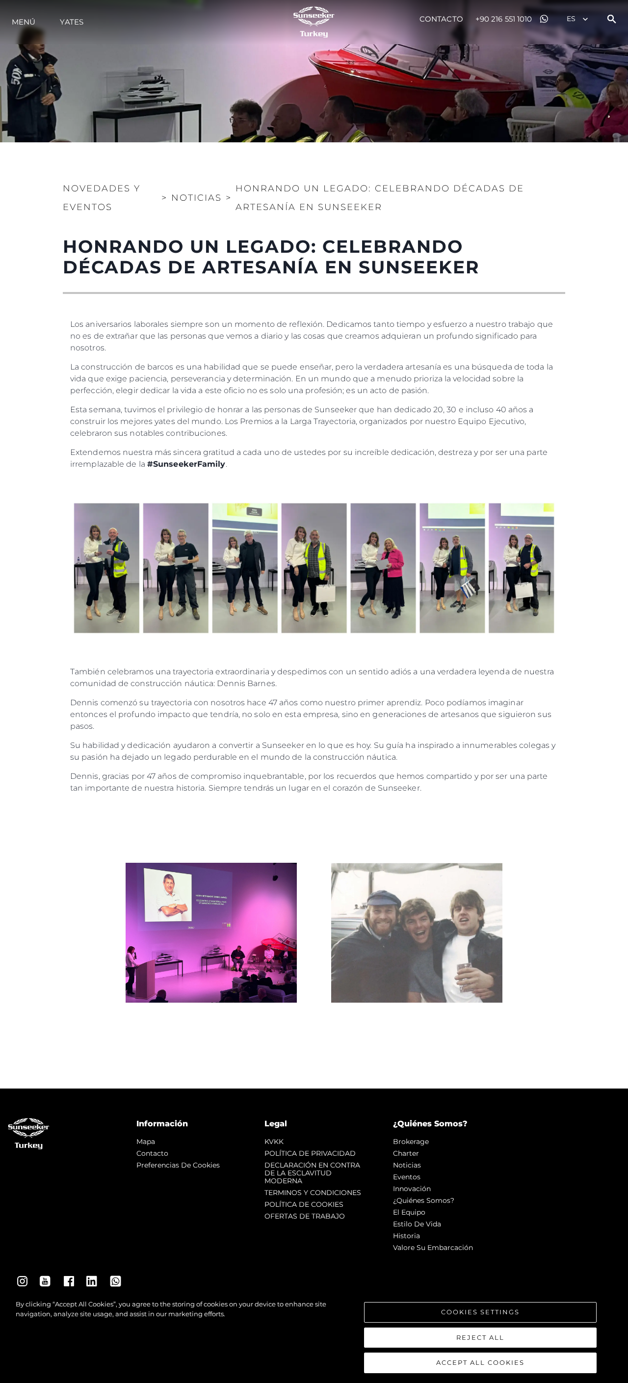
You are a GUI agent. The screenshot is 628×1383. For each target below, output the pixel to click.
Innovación (412, 1188)
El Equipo (409, 1212)
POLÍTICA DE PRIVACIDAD (310, 1153)
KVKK (274, 1141)
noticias (407, 1165)
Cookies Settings (480, 1312)
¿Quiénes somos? (423, 1200)
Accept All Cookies (480, 1362)
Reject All (480, 1337)
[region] (314, 1336)
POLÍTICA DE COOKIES (303, 1204)
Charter (406, 1153)
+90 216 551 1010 (503, 19)
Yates (71, 22)
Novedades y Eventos (101, 198)
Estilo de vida (417, 1224)
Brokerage (411, 1141)
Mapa (145, 1141)
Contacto (441, 19)
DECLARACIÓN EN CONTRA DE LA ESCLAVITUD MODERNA (312, 1173)
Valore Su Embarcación (433, 1247)
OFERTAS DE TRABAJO (304, 1216)
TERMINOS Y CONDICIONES (312, 1192)
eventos (406, 1176)
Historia (406, 1235)
